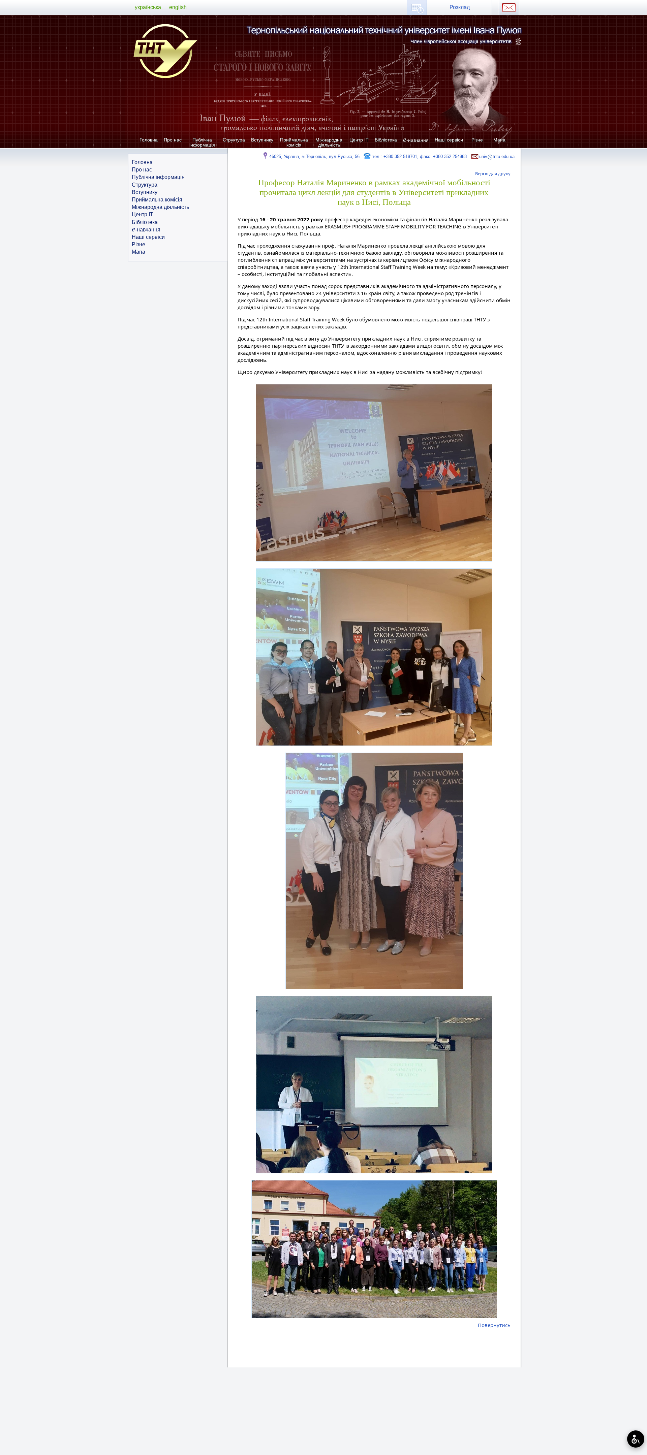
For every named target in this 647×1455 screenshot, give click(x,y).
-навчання (416, 140)
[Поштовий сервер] (509, 7)
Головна (149, 140)
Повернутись (494, 1325)
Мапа (499, 140)
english (178, 7)
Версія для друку (493, 173)
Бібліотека (386, 140)
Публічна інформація (202, 142)
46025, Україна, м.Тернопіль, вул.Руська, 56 (314, 156)
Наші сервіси (449, 140)
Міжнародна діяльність (328, 142)
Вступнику (262, 140)
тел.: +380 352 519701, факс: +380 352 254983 (419, 156)
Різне (477, 140)
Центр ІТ (359, 140)
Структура (234, 140)
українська (148, 7)
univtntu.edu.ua (497, 156)
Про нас (173, 140)
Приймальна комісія (294, 142)
